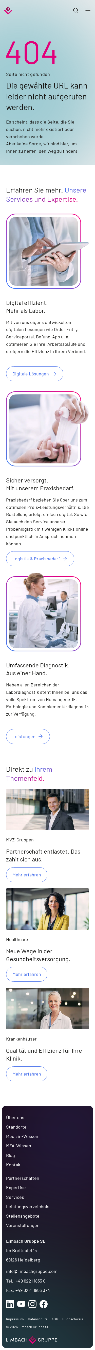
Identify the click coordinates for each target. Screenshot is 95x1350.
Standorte (16, 1127)
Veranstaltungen (23, 1225)
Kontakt (14, 1164)
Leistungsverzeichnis (27, 1206)
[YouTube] (21, 1304)
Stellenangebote (23, 1216)
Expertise (16, 1187)
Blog (10, 1155)
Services (15, 1197)
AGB (54, 1319)
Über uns (15, 1117)
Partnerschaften (22, 1178)
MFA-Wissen (18, 1145)
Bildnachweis (72, 1319)
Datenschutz (37, 1319)
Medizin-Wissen (22, 1136)
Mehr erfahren (26, 874)
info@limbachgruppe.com (32, 1271)
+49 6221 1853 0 (31, 1281)
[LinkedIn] (10, 1304)
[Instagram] (32, 1304)
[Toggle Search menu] (76, 10)
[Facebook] (44, 1304)
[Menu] (88, 10)
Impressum (15, 1319)
